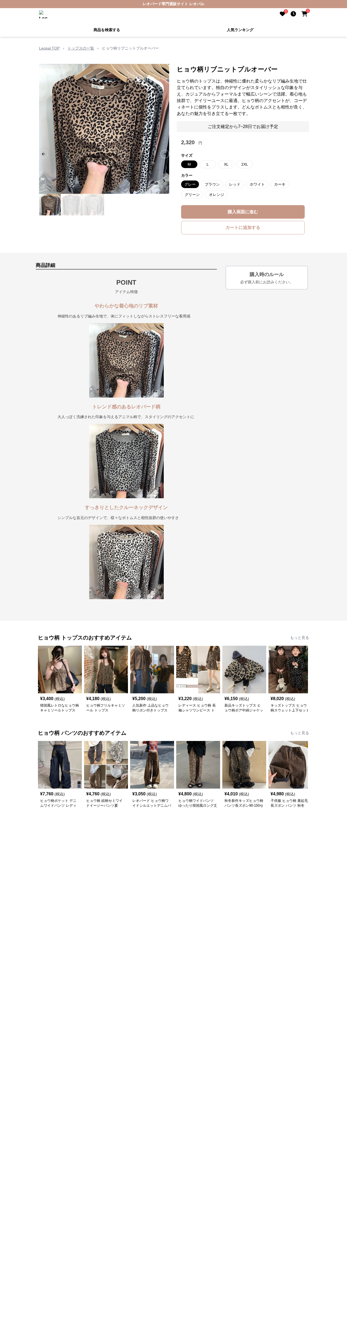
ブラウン (212, 184)
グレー (190, 184)
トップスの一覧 (81, 48)
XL (226, 164)
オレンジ (216, 194)
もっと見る (299, 637)
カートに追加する (243, 227)
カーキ (279, 184)
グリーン (192, 194)
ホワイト (257, 184)
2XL (244, 164)
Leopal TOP (49, 48)
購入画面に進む (243, 211)
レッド (234, 184)
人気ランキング (240, 30)
